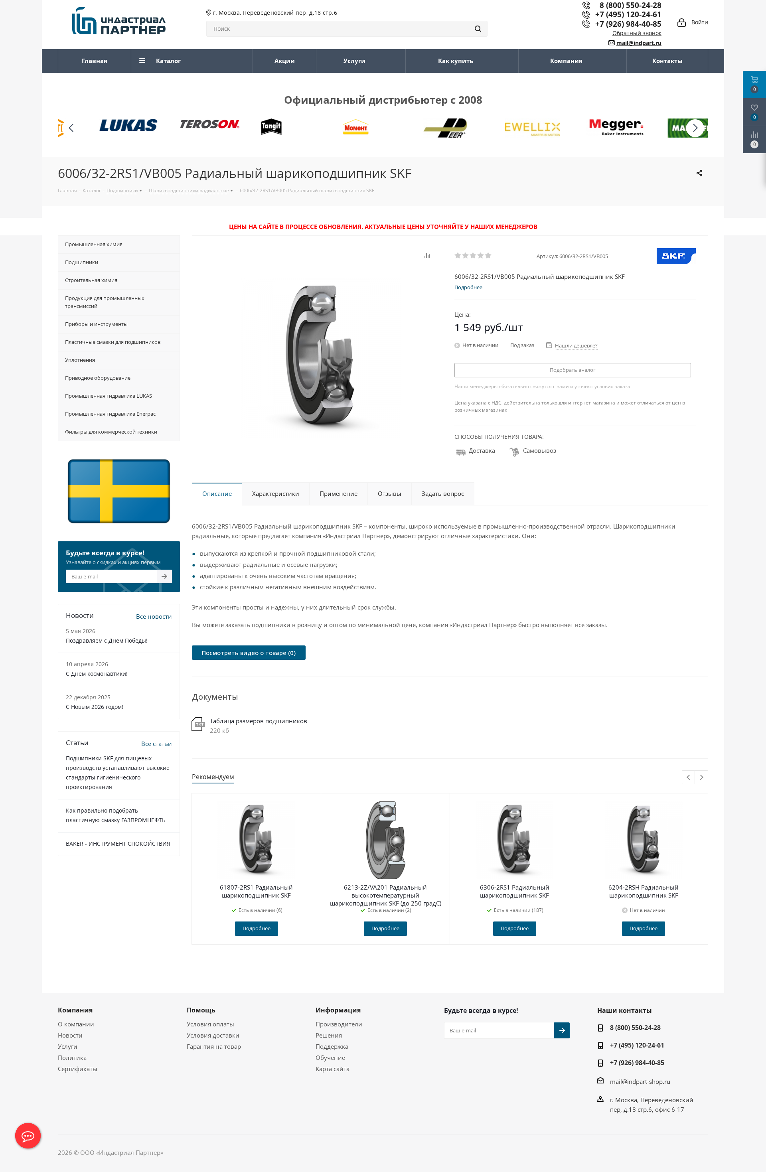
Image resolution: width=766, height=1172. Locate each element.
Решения (329, 1035)
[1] (458, 256)
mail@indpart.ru (638, 43)
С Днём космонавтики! (97, 673)
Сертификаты (77, 1069)
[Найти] (478, 29)
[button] (695, 128)
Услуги (67, 1046)
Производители (339, 1024)
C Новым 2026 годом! (94, 706)
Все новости (154, 616)
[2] (466, 256)
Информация (338, 1010)
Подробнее (256, 928)
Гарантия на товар (214, 1046)
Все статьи (156, 744)
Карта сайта (332, 1069)
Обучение (330, 1058)
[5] (488, 256)
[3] (473, 256)
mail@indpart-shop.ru (640, 1081)
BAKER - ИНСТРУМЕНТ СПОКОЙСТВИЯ (118, 843)
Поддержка (332, 1046)
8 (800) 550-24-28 (635, 1027)
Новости (70, 1035)
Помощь (201, 1010)
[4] (481, 256)
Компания (75, 1010)
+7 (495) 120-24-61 (628, 14)
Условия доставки (213, 1035)
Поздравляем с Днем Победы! (107, 640)
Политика (72, 1058)
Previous (688, 778)
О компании (76, 1024)
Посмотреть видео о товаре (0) (249, 653)
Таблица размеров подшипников (258, 721)
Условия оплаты (210, 1024)
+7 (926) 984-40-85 (628, 23)
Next (701, 778)
